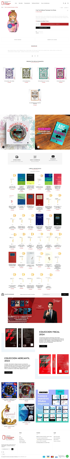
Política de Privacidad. (57, 436)
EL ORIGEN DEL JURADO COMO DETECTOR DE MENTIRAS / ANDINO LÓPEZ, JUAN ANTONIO (30, 187)
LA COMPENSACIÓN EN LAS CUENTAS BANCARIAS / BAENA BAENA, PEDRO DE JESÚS (39, 209)
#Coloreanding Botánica (26, 81)
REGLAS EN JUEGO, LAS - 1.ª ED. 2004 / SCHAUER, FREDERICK (57, 207)
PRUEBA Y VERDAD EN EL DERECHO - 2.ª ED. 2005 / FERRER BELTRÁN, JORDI (48, 227)
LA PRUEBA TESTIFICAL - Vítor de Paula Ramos (39, 187)
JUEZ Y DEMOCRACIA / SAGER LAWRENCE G (39, 265)
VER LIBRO (8, 372)
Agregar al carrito (55, 24)
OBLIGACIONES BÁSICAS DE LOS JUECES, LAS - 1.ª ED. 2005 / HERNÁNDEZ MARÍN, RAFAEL (39, 247)
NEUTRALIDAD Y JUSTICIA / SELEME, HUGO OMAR (30, 227)
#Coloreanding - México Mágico (9, 81)
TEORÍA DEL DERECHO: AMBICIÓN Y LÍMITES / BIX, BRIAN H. (21, 265)
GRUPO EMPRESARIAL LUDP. (22, 456)
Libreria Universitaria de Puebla (12, 456)
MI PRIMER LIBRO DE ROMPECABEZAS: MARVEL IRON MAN (26, 400)
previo (62, 7)
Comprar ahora (43, 27)
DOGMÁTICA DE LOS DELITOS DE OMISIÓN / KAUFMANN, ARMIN (12, 265)
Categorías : (37, 32)
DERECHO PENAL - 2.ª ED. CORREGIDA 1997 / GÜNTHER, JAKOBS (30, 206)
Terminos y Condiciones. (57, 441)
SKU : (37, 31)
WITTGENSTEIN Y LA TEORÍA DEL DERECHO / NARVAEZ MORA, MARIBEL (48, 207)
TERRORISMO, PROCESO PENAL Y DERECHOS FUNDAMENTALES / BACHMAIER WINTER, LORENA (48, 188)
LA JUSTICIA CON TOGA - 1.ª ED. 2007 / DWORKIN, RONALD (12, 187)
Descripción (34, 46)
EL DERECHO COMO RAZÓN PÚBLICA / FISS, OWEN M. (21, 286)
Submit (64, 294)
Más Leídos (21, 3)
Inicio (16, 3)
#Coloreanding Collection (61, 81)
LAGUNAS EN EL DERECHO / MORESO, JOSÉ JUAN (21, 246)
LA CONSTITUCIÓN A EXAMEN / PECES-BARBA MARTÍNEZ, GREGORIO (39, 227)
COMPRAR (17, 132)
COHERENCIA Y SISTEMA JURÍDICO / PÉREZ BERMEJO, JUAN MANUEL (48, 246)
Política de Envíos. (56, 439)
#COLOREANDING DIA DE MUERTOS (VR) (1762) (35, 103)
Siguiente (66, 7)
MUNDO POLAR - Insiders (26, 422)
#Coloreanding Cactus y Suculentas (43, 81)
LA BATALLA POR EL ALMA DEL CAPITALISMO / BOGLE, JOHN (48, 265)
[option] (17, 159)
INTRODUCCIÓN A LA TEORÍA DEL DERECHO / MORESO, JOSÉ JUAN (21, 227)
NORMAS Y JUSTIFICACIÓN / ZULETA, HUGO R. (48, 287)
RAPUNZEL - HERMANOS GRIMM (9, 426)
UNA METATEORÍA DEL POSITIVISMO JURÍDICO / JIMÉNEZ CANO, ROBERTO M (39, 286)
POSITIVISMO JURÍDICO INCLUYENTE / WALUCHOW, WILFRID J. (12, 286)
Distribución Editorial (35, 3)
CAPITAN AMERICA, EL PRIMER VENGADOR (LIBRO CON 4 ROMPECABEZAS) (9, 400)
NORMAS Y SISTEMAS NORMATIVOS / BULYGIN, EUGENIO (12, 246)
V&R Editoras (41, 32)
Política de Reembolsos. (57, 438)
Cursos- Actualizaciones (45, 3)
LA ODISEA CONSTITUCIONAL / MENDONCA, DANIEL (12, 227)
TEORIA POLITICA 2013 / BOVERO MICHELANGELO (21, 207)
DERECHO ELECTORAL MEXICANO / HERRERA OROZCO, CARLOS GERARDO (12, 207)
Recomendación (27, 3)
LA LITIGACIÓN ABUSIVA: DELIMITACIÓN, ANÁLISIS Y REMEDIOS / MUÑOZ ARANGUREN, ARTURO (21, 188)
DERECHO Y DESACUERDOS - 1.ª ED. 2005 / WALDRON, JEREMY (30, 246)
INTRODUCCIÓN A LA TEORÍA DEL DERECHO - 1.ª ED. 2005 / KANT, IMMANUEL (57, 227)
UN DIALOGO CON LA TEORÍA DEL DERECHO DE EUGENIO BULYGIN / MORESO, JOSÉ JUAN (30, 286)
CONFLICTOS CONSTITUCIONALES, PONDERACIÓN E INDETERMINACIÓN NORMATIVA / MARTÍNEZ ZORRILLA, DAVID (57, 267)
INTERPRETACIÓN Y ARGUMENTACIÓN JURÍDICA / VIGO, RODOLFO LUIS (58, 187)
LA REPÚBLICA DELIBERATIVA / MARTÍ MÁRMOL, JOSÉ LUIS (57, 246)
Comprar (52, 420)
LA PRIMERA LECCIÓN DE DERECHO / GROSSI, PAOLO (30, 266)
